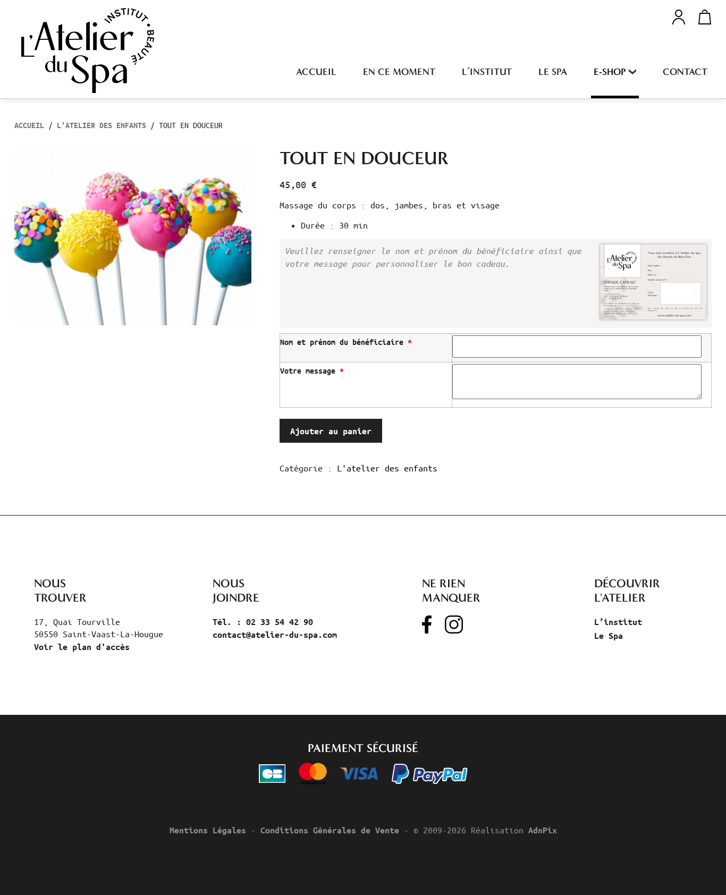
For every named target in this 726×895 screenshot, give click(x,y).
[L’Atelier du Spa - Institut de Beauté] (87, 50)
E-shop (610, 72)
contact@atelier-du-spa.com (275, 634)
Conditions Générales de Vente (329, 830)
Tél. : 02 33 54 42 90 (263, 622)
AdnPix (542, 830)
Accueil (316, 72)
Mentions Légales (208, 830)
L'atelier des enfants (101, 125)
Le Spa (552, 72)
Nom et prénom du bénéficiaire (346, 342)
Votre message (312, 371)
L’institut (487, 72)
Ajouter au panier (331, 431)
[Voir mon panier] (701, 17)
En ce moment (399, 72)
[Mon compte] (678, 16)
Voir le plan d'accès (82, 647)
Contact (685, 72)
